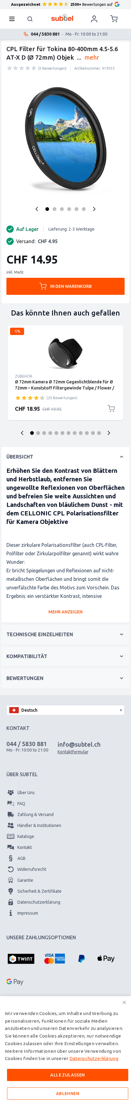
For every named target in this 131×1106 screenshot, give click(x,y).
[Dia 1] (32, 433)
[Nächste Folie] (108, 433)
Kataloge (25, 836)
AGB (21, 858)
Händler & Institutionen (39, 825)
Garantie (25, 880)
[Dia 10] (87, 433)
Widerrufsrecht (31, 869)
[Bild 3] (62, 209)
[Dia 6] (62, 433)
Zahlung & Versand (35, 814)
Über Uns (26, 792)
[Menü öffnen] (13, 19)
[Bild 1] (47, 209)
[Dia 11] (93, 433)
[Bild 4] (69, 209)
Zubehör (23, 376)
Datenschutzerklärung (38, 902)
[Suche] (30, 19)
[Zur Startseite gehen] (62, 17)
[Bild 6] (83, 209)
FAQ (21, 803)
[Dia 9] (81, 433)
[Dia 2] (38, 433)
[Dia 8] (75, 433)
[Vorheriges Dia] (22, 433)
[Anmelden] (94, 19)
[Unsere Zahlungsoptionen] (21, 959)
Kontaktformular (73, 751)
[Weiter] (94, 209)
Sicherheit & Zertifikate (39, 891)
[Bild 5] (76, 209)
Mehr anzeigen (65, 611)
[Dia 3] (44, 433)
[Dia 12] (99, 433)
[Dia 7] (69, 433)
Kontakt (24, 847)
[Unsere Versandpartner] (25, 1030)
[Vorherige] (37, 209)
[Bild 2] (54, 209)
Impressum (27, 913)
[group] (21, 68)
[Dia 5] (56, 433)
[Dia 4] (50, 433)
